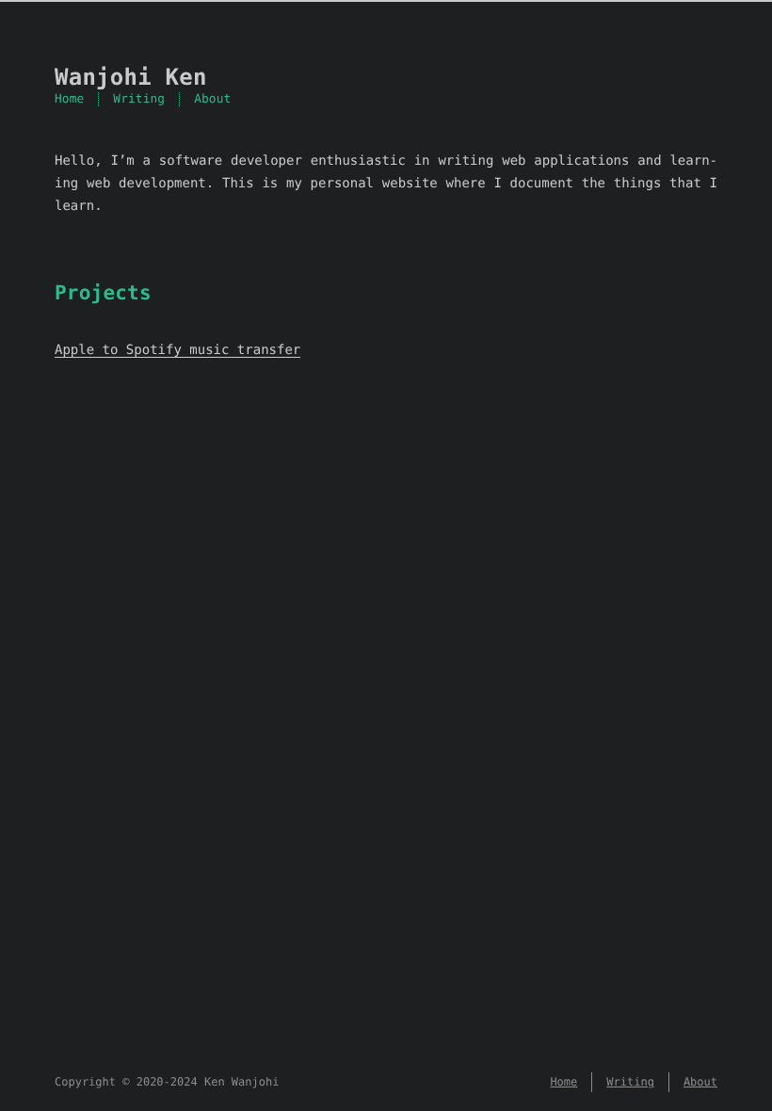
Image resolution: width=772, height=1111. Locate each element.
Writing (139, 99)
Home (69, 99)
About (212, 99)
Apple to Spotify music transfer (177, 350)
